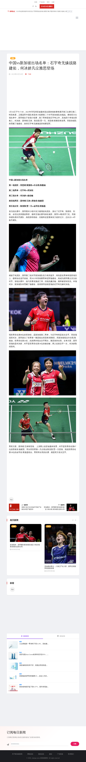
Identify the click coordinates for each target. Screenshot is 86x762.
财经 (20, 641)
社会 (48, 526)
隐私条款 (41, 754)
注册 (53, 2)
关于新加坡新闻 (17, 754)
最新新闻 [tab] (26, 636)
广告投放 (60, 754)
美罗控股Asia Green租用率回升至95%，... (33, 654)
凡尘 (11, 499)
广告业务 (42, 2)
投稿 (35, 2)
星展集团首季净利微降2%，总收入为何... (33, 676)
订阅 (75, 744)
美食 (13, 58)
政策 (14, 526)
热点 (20, 652)
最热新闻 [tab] (62, 636)
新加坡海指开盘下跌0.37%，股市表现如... (34, 687)
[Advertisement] (43, 35)
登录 (48, 2)
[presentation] (68, 11)
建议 (50, 754)
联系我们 (71, 754)
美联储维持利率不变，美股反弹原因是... (33, 665)
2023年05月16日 (17, 74)
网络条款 (30, 754)
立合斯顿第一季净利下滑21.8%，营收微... (34, 644)
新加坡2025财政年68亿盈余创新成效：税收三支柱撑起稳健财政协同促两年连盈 (40, 11)
